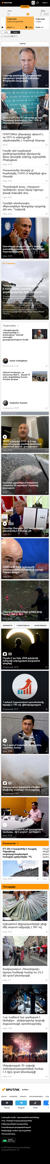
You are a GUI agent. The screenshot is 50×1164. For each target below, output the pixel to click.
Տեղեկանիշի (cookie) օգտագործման (16, 1130)
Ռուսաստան (9, 843)
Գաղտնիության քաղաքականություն (16, 1127)
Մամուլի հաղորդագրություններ (19, 1120)
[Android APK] (8, 1140)
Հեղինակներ (9, 325)
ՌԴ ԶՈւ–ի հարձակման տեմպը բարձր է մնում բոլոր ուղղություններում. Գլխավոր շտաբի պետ (23, 304)
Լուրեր (4, 1096)
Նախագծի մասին (8, 1117)
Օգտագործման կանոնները (28, 1117)
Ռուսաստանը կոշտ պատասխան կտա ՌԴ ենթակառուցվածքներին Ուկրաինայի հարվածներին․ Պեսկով (24, 311)
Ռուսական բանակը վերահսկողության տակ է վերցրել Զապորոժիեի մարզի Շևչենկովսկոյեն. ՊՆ (24, 297)
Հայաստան (13, 1096)
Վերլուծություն (36, 1096)
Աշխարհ (23, 1096)
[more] (46, 85)
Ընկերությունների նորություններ (14, 1124)
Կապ (3, 1120)
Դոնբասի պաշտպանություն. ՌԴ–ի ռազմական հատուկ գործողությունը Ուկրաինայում (24, 288)
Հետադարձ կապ (8, 1134)
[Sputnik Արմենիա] (7, 3)
